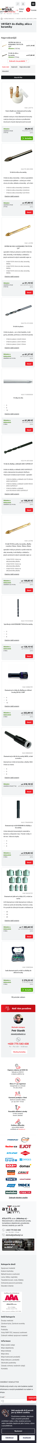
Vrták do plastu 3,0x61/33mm (16, 344)
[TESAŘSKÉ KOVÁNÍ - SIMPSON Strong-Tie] (11, 1172)
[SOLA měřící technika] (11, 1166)
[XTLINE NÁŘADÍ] (12, 1153)
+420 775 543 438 (18, 1043)
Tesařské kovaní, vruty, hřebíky (12, 1280)
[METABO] (11, 1192)
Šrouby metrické (7, 1321)
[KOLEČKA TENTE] (11, 1179)
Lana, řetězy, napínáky (9, 1277)
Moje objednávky (7, 1348)
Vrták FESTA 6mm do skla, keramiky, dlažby (18, 272)
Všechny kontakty (19, 1052)
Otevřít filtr (18, 77)
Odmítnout (9, 1438)
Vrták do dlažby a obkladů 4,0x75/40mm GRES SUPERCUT (19, 480)
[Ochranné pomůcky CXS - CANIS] (23, 1172)
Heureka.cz (21, 1129)
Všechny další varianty (12, 196)
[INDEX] (24, 1186)
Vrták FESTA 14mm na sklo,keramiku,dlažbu (13, 560)
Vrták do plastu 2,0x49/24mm (16, 339)
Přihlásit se (33, 1399)
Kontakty (4, 1369)
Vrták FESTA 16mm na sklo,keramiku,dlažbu (13, 565)
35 (7, 914)
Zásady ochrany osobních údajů (13, 1366)
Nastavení (18, 1431)
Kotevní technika (7, 1271)
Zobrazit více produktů (17, 61)
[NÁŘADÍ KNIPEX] (25, 1153)
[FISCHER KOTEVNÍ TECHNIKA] (11, 1146)
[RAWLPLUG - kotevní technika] (13, 1140)
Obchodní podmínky (8, 1363)
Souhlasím (27, 1438)
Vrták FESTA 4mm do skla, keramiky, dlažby (18, 262)
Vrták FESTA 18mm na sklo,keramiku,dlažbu (13, 569)
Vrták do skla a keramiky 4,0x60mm (17, 190)
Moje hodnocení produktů (10, 1357)
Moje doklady (6, 1351)
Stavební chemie (7, 1286)
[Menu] (33, 4)
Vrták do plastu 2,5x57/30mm (16, 342)
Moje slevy (5, 1354)
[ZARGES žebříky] (25, 1159)
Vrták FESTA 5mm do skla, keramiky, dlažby (18, 267)
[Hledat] (18, 4)
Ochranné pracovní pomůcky (11, 1283)
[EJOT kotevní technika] (25, 1146)
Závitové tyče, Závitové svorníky (13, 1324)
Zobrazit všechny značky (18, 1198)
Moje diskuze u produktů (10, 1360)
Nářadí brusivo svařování (10, 1274)
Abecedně (5, 71)
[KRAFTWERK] (25, 1179)
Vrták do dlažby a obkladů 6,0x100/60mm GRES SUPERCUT (17, 489)
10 (7, 410)
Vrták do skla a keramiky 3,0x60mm (17, 187)
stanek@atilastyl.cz (18, 1034)
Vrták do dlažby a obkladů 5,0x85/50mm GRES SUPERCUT (19, 485)
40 (7, 917)
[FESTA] (25, 1192)
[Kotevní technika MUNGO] (25, 1139)
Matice (3, 1327)
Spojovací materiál (8, 1268)
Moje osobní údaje (8, 1345)
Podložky (4, 1330)
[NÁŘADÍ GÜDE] (11, 1159)
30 (7, 912)
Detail (29, 212)
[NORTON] (11, 1185)
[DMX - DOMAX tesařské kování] (25, 1165)
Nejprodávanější (25, 67)
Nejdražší (14, 67)
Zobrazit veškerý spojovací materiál (14, 1335)
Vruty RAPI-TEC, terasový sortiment (14, 1333)
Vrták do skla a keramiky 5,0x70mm (17, 193)
